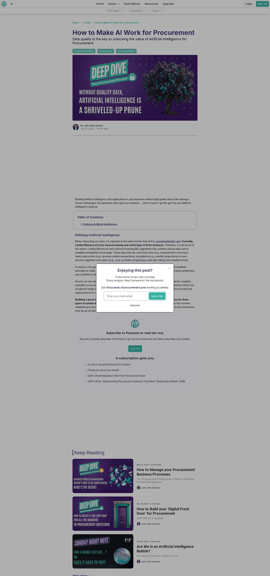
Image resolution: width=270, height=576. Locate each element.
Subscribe (157, 296)
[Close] (169, 268)
